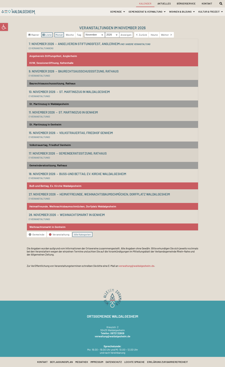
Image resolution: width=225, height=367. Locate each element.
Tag (79, 34)
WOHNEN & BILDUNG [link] (180, 11)
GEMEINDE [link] (116, 11)
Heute (154, 34)
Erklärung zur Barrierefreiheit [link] (167, 361)
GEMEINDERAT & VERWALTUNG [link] (145, 11)
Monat (59, 34)
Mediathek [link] (81, 361)
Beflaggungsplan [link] (61, 361)
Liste (47, 35)
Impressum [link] (96, 361)
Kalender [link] (145, 3)
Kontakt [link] (207, 3)
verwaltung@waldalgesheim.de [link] (136, 265)
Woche (70, 34)
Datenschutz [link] (114, 361)
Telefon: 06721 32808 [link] (112, 333)
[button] (220, 3)
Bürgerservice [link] (186, 3)
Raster (33, 35)
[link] (4, 27)
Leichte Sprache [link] (134, 361)
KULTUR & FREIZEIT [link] (209, 11)
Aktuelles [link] (164, 3)
